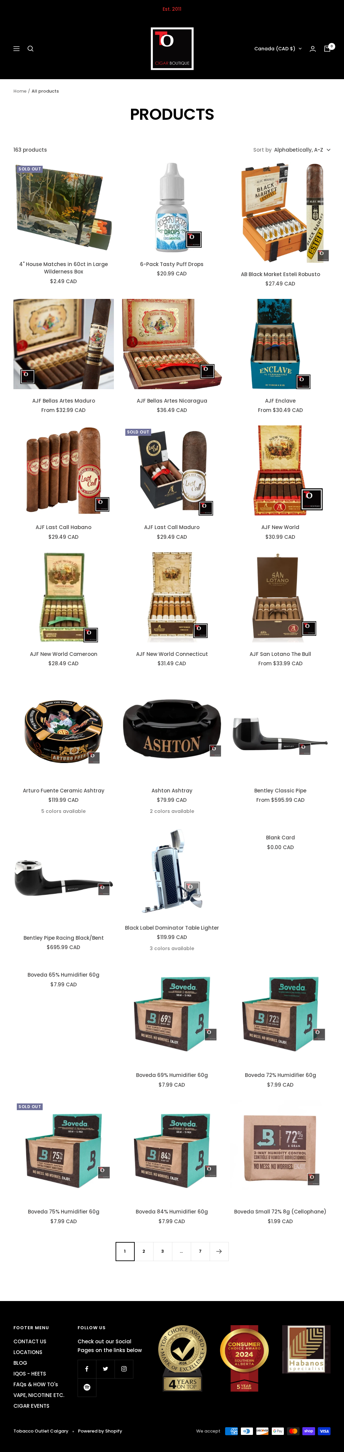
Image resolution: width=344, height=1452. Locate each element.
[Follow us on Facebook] (87, 1369)
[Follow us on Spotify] (87, 1387)
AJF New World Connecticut (172, 654)
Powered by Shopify (100, 1431)
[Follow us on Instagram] (124, 1369)
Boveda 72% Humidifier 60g (280, 1075)
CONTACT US (29, 1341)
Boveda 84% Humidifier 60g (172, 1211)
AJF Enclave (280, 400)
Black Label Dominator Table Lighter (172, 927)
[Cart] (327, 49)
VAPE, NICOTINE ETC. (38, 1395)
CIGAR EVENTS (31, 1405)
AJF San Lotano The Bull (280, 654)
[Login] (313, 49)
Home (20, 91)
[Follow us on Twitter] (105, 1369)
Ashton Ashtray (172, 790)
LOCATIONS (27, 1352)
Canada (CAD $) (274, 48)
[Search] (31, 49)
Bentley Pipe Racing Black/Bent (64, 937)
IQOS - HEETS (29, 1373)
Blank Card (280, 837)
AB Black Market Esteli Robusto (280, 274)
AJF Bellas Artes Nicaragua (172, 400)
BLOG (20, 1362)
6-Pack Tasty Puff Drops (172, 264)
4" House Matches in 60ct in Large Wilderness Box (63, 268)
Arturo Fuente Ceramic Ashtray (63, 790)
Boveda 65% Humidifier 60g (63, 974)
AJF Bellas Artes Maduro (63, 400)
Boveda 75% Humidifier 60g (63, 1211)
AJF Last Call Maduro (172, 527)
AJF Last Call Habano (63, 527)
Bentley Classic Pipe (280, 790)
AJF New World (280, 527)
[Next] (219, 1251)
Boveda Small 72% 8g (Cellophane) (280, 1211)
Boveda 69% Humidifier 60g (172, 1075)
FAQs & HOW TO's (35, 1384)
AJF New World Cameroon (63, 654)
